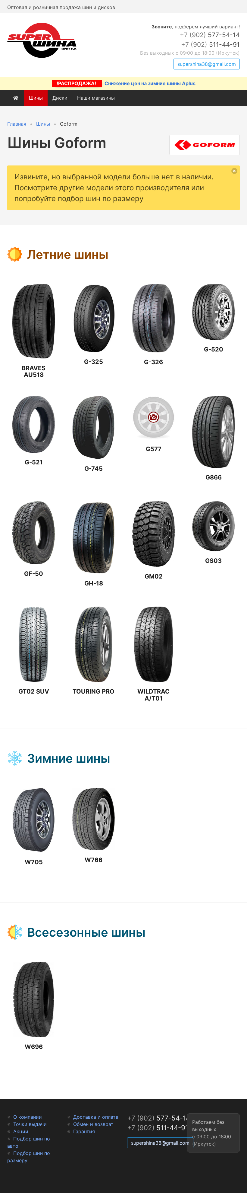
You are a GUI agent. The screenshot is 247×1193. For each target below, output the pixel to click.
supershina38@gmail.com (206, 64)
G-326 (153, 362)
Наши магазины (96, 98)
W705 (34, 862)
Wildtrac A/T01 (153, 695)
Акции (20, 1131)
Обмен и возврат (93, 1124)
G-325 (93, 361)
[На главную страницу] (42, 58)
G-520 (213, 349)
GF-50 (33, 573)
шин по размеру (114, 198)
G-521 (34, 462)
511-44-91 (210, 44)
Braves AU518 (33, 371)
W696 (34, 1046)
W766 (93, 860)
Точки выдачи (30, 1124)
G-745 (93, 468)
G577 (153, 449)
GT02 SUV (33, 691)
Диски (59, 98)
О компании (27, 1117)
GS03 (213, 560)
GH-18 (93, 583)
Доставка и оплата (95, 1117)
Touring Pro (93, 691)
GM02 (154, 576)
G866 (213, 477)
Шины (36, 98)
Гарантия (84, 1131)
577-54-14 (210, 35)
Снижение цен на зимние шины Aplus (126, 83)
